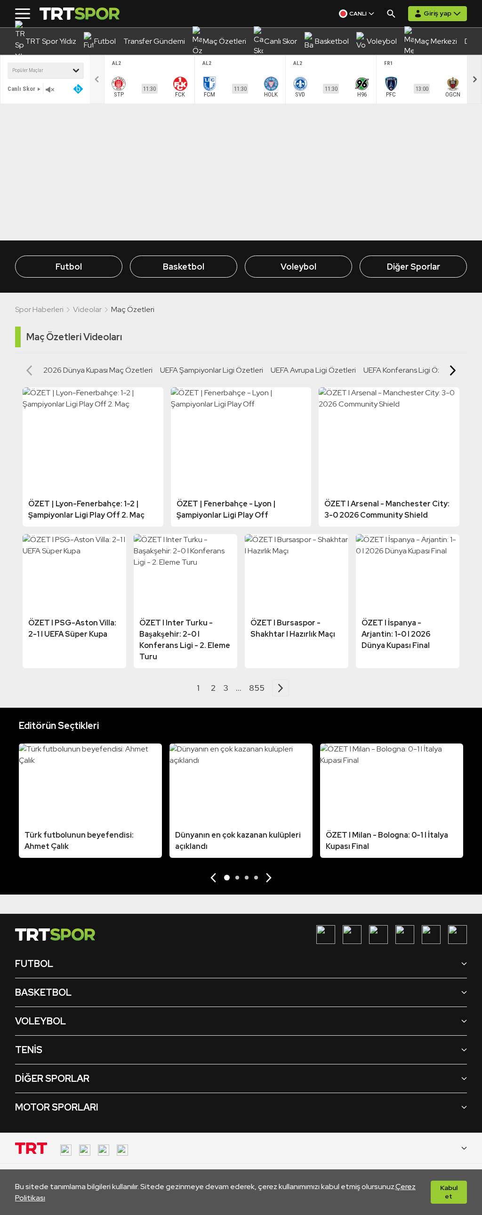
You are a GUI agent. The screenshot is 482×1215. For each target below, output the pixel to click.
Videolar (87, 309)
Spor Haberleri (39, 309)
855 (257, 687)
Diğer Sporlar (413, 266)
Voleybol (298, 266)
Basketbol (183, 266)
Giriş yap (437, 13)
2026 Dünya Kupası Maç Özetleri (98, 370)
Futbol (69, 266)
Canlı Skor (21, 88)
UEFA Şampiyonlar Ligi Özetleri (211, 370)
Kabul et (449, 1191)
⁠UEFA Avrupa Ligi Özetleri (313, 370)
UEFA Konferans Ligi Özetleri (411, 370)
